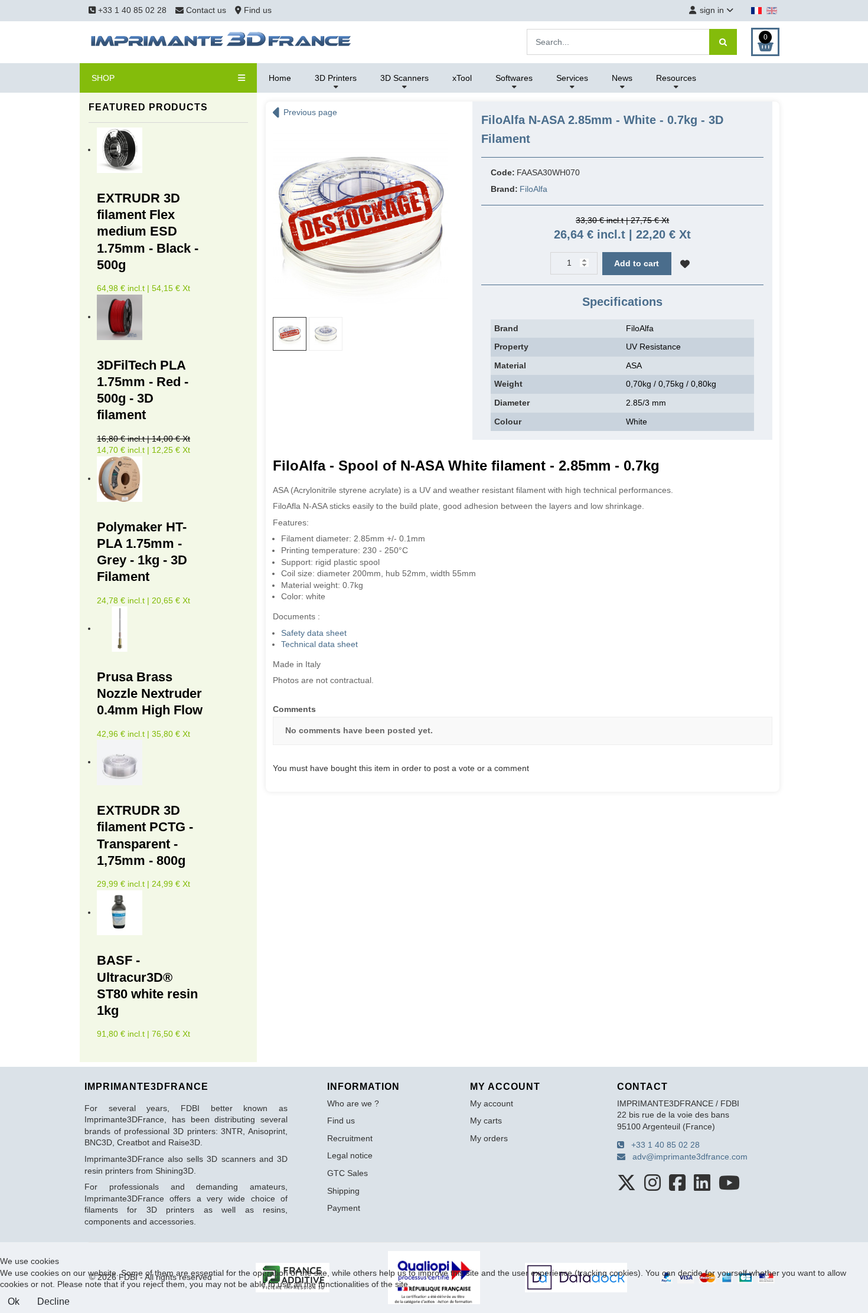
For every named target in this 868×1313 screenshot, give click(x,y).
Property (511, 346)
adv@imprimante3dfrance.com (686, 1156)
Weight (508, 383)
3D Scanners (404, 78)
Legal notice (350, 1155)
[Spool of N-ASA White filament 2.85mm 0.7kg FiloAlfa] (325, 334)
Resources (676, 78)
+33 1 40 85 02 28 (131, 10)
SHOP (103, 78)
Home (280, 78)
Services (572, 78)
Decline (53, 1301)
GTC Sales (347, 1173)
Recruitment (350, 1138)
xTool (462, 78)
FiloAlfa (533, 189)
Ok (13, 1301)
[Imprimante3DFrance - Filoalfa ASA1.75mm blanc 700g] (360, 216)
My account (491, 1103)
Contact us (206, 10)
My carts (486, 1120)
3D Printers (336, 78)
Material (510, 365)
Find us (257, 10)
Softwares (514, 78)
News (622, 78)
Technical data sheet (319, 644)
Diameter (512, 402)
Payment (343, 1208)
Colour (507, 421)
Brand (506, 328)
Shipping (343, 1191)
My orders (489, 1138)
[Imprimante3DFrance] (221, 41)
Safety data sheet (314, 633)
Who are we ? (353, 1103)
